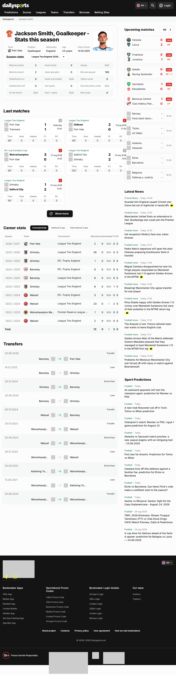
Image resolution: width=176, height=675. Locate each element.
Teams (54, 12)
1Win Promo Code (54, 602)
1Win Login (94, 599)
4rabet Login (95, 613)
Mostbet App (9, 603)
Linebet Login (95, 603)
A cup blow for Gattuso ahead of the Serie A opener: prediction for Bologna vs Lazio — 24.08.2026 (148, 536)
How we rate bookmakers (127, 630)
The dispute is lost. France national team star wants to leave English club (147, 325)
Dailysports (8, 19)
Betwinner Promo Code (57, 607)
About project (49, 630)
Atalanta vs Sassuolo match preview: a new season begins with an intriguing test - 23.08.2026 (148, 440)
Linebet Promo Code (56, 616)
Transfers (69, 12)
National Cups (58, 227)
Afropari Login (96, 594)
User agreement (102, 630)
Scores (27, 12)
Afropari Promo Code (56, 621)
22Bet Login (95, 608)
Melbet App (8, 599)
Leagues (41, 12)
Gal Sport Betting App (13, 618)
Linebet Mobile (10, 608)
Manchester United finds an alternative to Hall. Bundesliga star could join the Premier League (149, 220)
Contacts (65, 630)
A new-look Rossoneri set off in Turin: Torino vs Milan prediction (145, 409)
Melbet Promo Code (55, 611)
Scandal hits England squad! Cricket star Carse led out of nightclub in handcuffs (147, 203)
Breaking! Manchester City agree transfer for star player (148, 289)
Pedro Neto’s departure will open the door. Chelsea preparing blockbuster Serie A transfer (148, 252)
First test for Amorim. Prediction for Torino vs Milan (148, 456)
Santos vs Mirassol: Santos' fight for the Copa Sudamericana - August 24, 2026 (147, 502)
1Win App (7, 594)
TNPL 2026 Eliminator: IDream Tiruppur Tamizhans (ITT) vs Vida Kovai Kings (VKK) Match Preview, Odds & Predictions (148, 519)
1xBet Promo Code (55, 597)
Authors (136, 594)
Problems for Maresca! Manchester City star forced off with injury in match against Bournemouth (148, 363)
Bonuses (84, 12)
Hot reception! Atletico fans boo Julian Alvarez (146, 236)
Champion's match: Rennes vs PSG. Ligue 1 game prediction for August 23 (149, 424)
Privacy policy (82, 630)
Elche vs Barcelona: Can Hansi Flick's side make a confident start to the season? (148, 488)
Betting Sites (102, 12)
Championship (39, 227)
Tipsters (137, 599)
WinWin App (9, 613)
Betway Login (96, 618)
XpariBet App (9, 623)
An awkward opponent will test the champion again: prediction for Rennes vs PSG (148, 393)
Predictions (11, 12)
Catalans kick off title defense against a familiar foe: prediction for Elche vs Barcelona (147, 472)
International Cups (79, 227)
